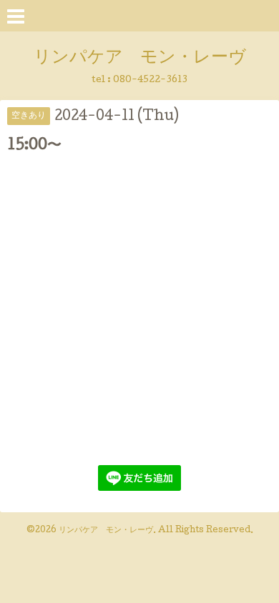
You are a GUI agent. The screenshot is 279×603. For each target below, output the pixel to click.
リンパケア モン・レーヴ (140, 58)
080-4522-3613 (150, 80)
